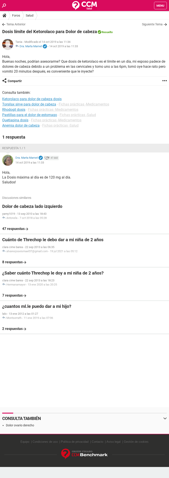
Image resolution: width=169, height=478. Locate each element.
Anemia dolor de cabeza (21, 125)
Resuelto (107, 32)
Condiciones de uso (45, 441)
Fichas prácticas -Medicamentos (84, 104)
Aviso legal (114, 441)
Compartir (15, 81)
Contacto (97, 441)
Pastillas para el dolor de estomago (29, 115)
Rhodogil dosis (13, 109)
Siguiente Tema (152, 24)
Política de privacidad (74, 441)
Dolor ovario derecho (20, 425)
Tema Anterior (16, 24)
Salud (29, 15)
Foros (16, 15)
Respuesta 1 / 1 (14, 148)
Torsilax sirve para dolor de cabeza (29, 104)
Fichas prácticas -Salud (78, 115)
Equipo (24, 441)
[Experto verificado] (45, 46)
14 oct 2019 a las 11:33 (63, 46)
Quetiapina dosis (15, 120)
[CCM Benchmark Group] (84, 454)
